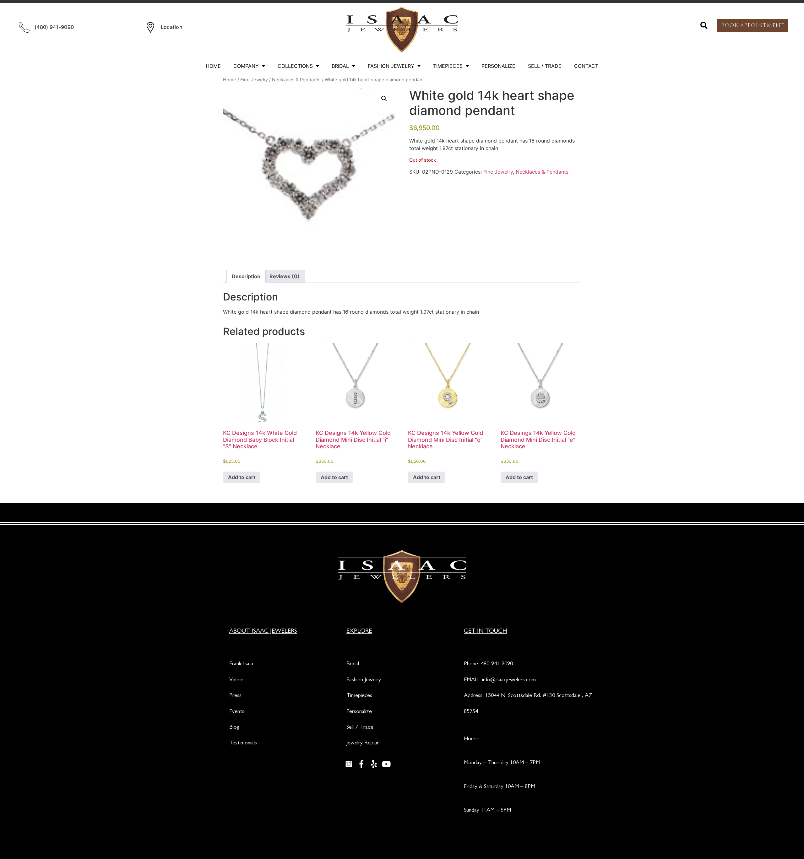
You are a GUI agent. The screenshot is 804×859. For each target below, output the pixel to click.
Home (213, 66)
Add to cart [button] (241, 477)
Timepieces (448, 66)
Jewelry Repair (362, 743)
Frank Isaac (241, 664)
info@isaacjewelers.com (509, 680)
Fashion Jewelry (391, 66)
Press (235, 696)
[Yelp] (373, 764)
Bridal (340, 66)
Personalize (498, 66)
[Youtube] (386, 764)
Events (236, 712)
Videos (237, 680)
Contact (586, 66)
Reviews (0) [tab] (284, 276)
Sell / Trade (545, 66)
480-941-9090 (497, 664)
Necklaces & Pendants (296, 80)
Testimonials (243, 743)
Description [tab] (246, 276)
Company (246, 66)
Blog (234, 728)
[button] (704, 25)
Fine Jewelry (254, 80)
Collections (295, 66)
